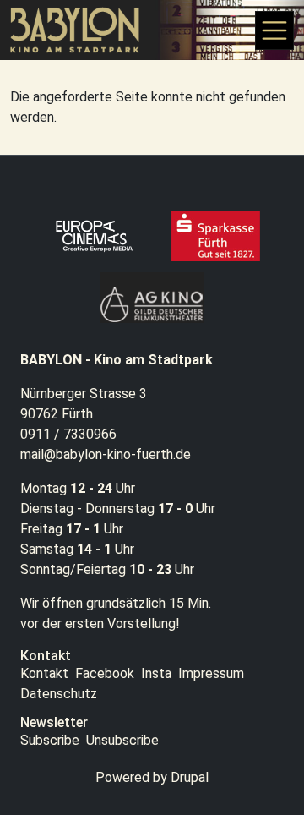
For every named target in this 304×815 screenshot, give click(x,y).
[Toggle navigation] (274, 30)
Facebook (104, 673)
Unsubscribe (122, 740)
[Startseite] (82, 30)
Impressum (211, 673)
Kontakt (44, 673)
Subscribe (49, 740)
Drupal (190, 777)
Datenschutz (58, 694)
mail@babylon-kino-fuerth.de (105, 454)
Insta (156, 673)
